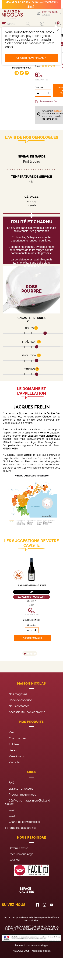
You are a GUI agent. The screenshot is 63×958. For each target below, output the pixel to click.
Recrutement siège (21, 854)
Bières (13, 750)
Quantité (39, 87)
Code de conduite (20, 700)
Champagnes (17, 738)
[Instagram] (44, 905)
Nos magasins (18, 694)
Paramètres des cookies (20, 827)
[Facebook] (37, 905)
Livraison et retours (21, 788)
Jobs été (14, 860)
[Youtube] (51, 905)
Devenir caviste (18, 848)
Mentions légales (41, 950)
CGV (12, 810)
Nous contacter (19, 706)
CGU (12, 816)
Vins (11, 732)
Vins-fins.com (17, 756)
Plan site (14, 762)
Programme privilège (22, 794)
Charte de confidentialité (24, 821)
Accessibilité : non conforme (27, 712)
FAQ (11, 782)
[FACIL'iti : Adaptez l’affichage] (31, 870)
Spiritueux (15, 744)
